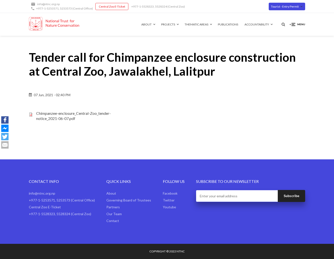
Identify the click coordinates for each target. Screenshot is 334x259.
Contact (112, 221)
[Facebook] (5, 120)
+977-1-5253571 (47, 8)
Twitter (169, 200)
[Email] (5, 145)
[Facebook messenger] (5, 128)
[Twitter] (5, 136)
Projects (168, 24)
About (146, 24)
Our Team (114, 214)
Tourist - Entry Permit (285, 6)
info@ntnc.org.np (48, 4)
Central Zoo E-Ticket (112, 6)
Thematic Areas (196, 24)
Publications (228, 24)
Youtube (169, 207)
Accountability (257, 24)
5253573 (66, 8)
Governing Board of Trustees (128, 200)
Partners (113, 207)
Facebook (170, 193)
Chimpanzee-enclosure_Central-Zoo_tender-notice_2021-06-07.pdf (73, 116)
